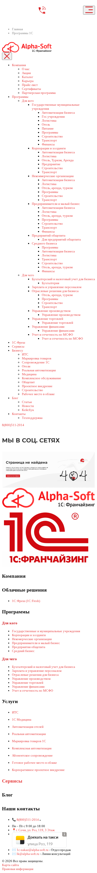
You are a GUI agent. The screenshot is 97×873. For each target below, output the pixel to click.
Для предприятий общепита (61, 239)
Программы (20, 97)
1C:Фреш (18, 342)
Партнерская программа (39, 93)
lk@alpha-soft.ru (28, 854)
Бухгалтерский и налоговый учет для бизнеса (63, 279)
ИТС (25, 354)
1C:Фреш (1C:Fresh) (26, 601)
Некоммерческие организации (53, 176)
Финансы (48, 144)
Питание (48, 128)
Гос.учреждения (53, 116)
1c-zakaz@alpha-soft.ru (33, 850)
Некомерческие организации (32, 639)
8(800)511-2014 (13, 425)
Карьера (28, 81)
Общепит (28, 382)
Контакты (19, 414)
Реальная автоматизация (39, 370)
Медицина (29, 374)
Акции (26, 73)
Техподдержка (32, 418)
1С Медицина (21, 719)
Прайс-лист (30, 85)
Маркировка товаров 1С (29, 741)
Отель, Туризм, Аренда (58, 160)
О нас (26, 69)
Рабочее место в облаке (38, 394)
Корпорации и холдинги (49, 148)
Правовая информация (17, 869)
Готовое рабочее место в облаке (34, 762)
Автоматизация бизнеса (58, 112)
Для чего (28, 275)
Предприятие (51, 164)
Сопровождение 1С (35, 362)
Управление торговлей (47, 319)
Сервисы (18, 346)
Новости (28, 406)
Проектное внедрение (37, 386)
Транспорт (49, 140)
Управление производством (51, 311)
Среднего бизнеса (44, 243)
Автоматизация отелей (28, 727)
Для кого (28, 101)
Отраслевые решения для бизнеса (55, 291)
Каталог (27, 77)
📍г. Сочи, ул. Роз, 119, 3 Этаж (33, 830)
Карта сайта (10, 865)
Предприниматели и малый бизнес (56, 204)
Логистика (49, 120)
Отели (26, 366)
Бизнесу (17, 350)
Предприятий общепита (48, 235)
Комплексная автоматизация (31, 748)
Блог (15, 398)
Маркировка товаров (36, 358)
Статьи (27, 402)
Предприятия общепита (28, 647)
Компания (19, 65)
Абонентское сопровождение (32, 755)
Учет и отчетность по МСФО (52, 334)
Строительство (52, 136)
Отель (46, 124)
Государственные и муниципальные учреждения (46, 631)
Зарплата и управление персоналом (56, 287)
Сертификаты (31, 89)
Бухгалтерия (50, 283)
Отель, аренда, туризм (57, 188)
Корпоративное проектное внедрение (38, 770)
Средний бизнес (23, 651)
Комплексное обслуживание (41, 378)
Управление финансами (48, 326)
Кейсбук (28, 410)
